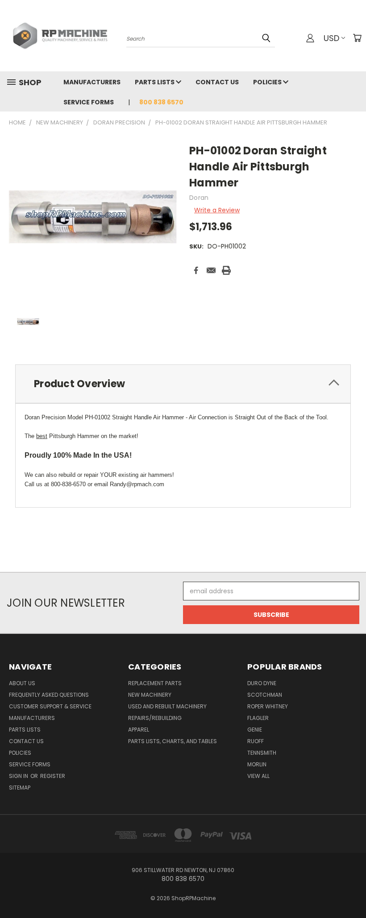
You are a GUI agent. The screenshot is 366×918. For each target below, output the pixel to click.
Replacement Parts (155, 683)
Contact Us (217, 82)
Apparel (138, 729)
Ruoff (255, 741)
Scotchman (264, 695)
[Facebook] (195, 270)
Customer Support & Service (50, 706)
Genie (254, 729)
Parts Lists (155, 82)
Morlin (256, 764)
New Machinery (149, 695)
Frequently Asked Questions (49, 695)
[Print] (226, 270)
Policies (268, 82)
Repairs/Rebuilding (155, 718)
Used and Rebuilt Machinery (167, 706)
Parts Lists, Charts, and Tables (172, 741)
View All (258, 776)
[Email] (211, 270)
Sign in (19, 776)
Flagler (258, 718)
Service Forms (88, 102)
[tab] (183, 383)
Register (52, 776)
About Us (22, 683)
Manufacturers (92, 82)
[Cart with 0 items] (357, 37)
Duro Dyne (261, 683)
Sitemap (19, 787)
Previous (352, 890)
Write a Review (217, 210)
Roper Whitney (267, 706)
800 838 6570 (161, 102)
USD (331, 38)
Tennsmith (261, 753)
